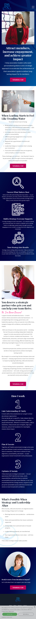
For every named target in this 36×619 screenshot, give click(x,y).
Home (10, 605)
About (15, 605)
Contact (25, 605)
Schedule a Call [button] (18, 80)
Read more (11, 611)
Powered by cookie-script (7, 617)
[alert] (18, 612)
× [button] (34, 607)
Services (20, 605)
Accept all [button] (9, 614)
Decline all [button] (26, 614)
